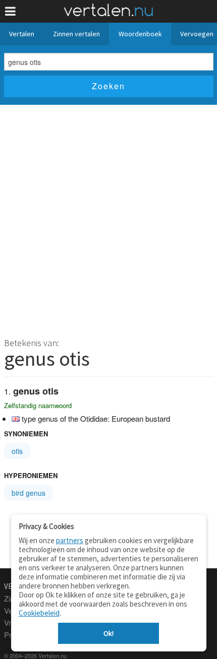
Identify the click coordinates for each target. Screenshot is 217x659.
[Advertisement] (108, 218)
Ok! (108, 633)
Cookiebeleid (39, 613)
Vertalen (21, 33)
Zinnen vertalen (76, 33)
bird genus (28, 493)
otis (17, 451)
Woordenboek (140, 33)
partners (69, 540)
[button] (10, 11)
